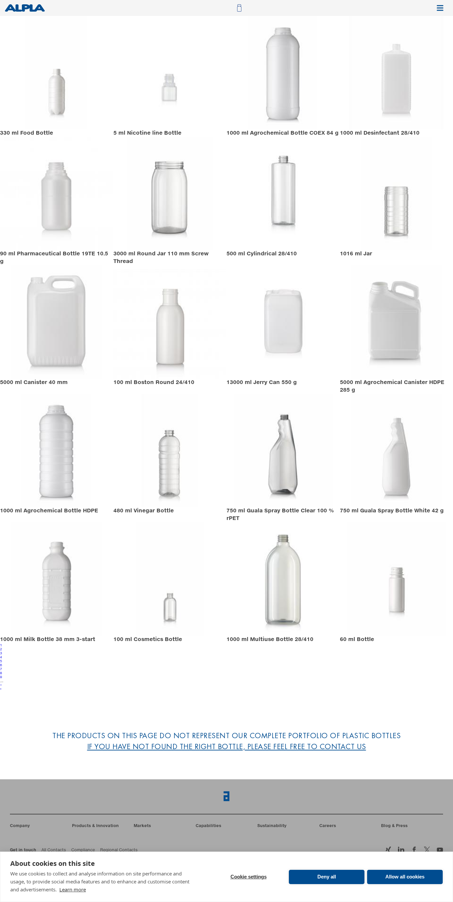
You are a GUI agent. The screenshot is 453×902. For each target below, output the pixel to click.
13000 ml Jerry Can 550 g (262, 382)
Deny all (326, 876)
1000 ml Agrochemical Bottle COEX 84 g (283, 133)
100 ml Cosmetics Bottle (147, 639)
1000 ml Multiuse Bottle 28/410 (270, 639)
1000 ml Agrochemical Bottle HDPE (49, 510)
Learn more (72, 889)
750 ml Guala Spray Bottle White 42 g (392, 510)
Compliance (83, 850)
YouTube (440, 850)
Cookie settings (248, 876)
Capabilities (208, 826)
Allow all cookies (404, 876)
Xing (388, 850)
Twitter (414, 850)
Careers (327, 826)
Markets (142, 826)
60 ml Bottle (357, 639)
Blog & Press (394, 826)
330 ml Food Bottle (26, 133)
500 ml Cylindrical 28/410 (262, 253)
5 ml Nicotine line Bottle (147, 133)
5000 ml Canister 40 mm (34, 382)
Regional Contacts (119, 850)
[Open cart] (238, 8)
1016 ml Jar (356, 253)
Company (20, 826)
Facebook (427, 850)
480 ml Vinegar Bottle (143, 510)
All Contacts (53, 850)
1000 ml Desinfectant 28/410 (380, 133)
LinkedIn (401, 850)
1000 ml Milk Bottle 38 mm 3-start (47, 639)
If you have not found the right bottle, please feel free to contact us (226, 747)
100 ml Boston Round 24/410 (153, 382)
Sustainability (272, 826)
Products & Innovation (95, 826)
